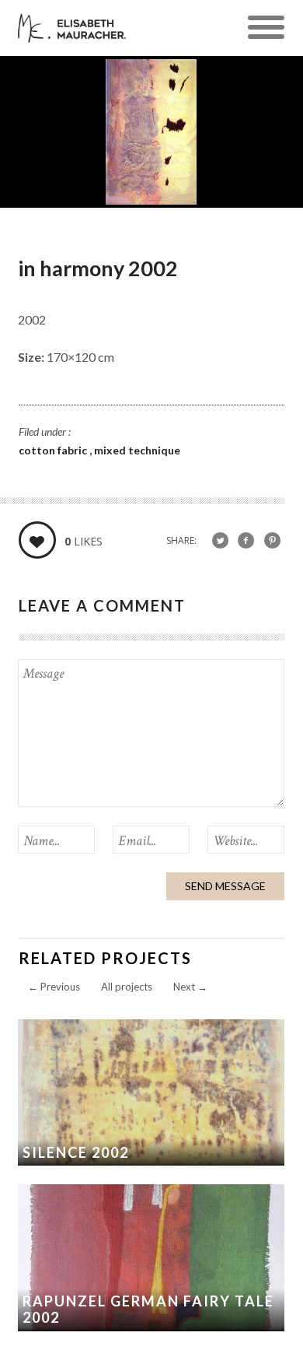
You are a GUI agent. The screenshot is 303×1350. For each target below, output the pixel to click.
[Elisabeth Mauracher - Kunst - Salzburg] (72, 33)
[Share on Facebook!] (246, 540)
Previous (54, 986)
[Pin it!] (272, 540)
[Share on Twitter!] (220, 540)
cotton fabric (54, 450)
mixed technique (137, 450)
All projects (126, 986)
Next (190, 986)
